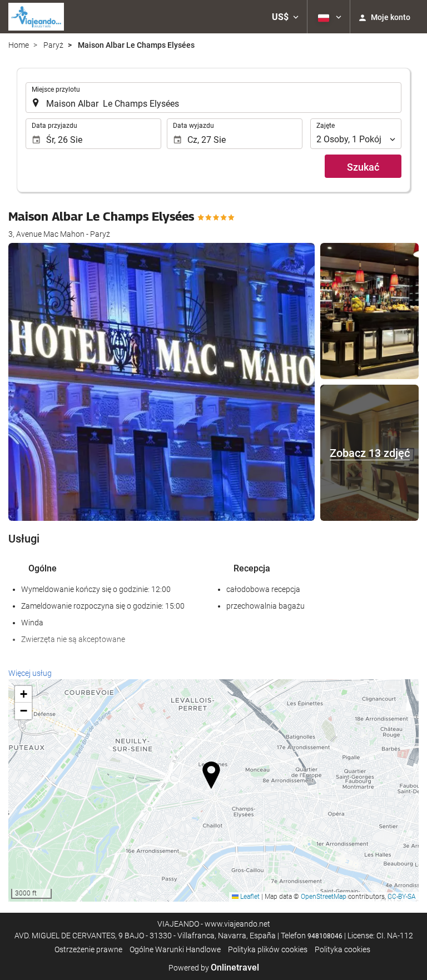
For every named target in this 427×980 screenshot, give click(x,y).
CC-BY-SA (402, 897)
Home (18, 45)
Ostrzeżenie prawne (88, 949)
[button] (285, 16)
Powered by (213, 967)
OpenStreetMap (323, 897)
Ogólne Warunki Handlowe (175, 949)
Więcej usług (30, 673)
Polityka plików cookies (267, 949)
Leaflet (249, 897)
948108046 (324, 936)
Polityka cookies (342, 949)
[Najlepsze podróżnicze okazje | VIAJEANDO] (36, 16)
